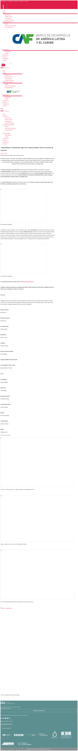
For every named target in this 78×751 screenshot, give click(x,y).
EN (27, 1)
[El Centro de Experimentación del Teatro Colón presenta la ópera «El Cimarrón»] (37, 598)
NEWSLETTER (22, 1)
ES (25, 1)
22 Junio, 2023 (3, 153)
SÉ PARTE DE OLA (4, 1)
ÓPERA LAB (16, 1)
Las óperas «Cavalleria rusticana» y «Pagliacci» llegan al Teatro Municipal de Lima (17, 489)
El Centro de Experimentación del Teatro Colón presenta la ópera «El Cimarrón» (16, 601)
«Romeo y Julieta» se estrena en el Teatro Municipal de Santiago (13, 544)
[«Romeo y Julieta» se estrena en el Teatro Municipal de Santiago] (37, 541)
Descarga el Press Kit (7, 724)
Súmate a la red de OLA (39, 710)
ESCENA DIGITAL (10, 1)
